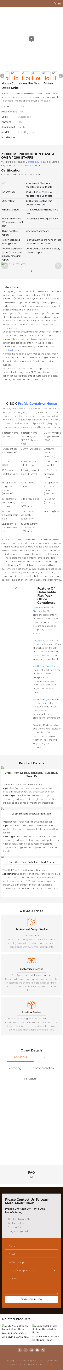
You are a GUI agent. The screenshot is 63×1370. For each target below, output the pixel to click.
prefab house (35, 161)
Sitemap (48, 1364)
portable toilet (10, 350)
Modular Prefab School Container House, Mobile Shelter (45, 1338)
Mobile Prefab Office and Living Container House (14, 1335)
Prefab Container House (37, 404)
